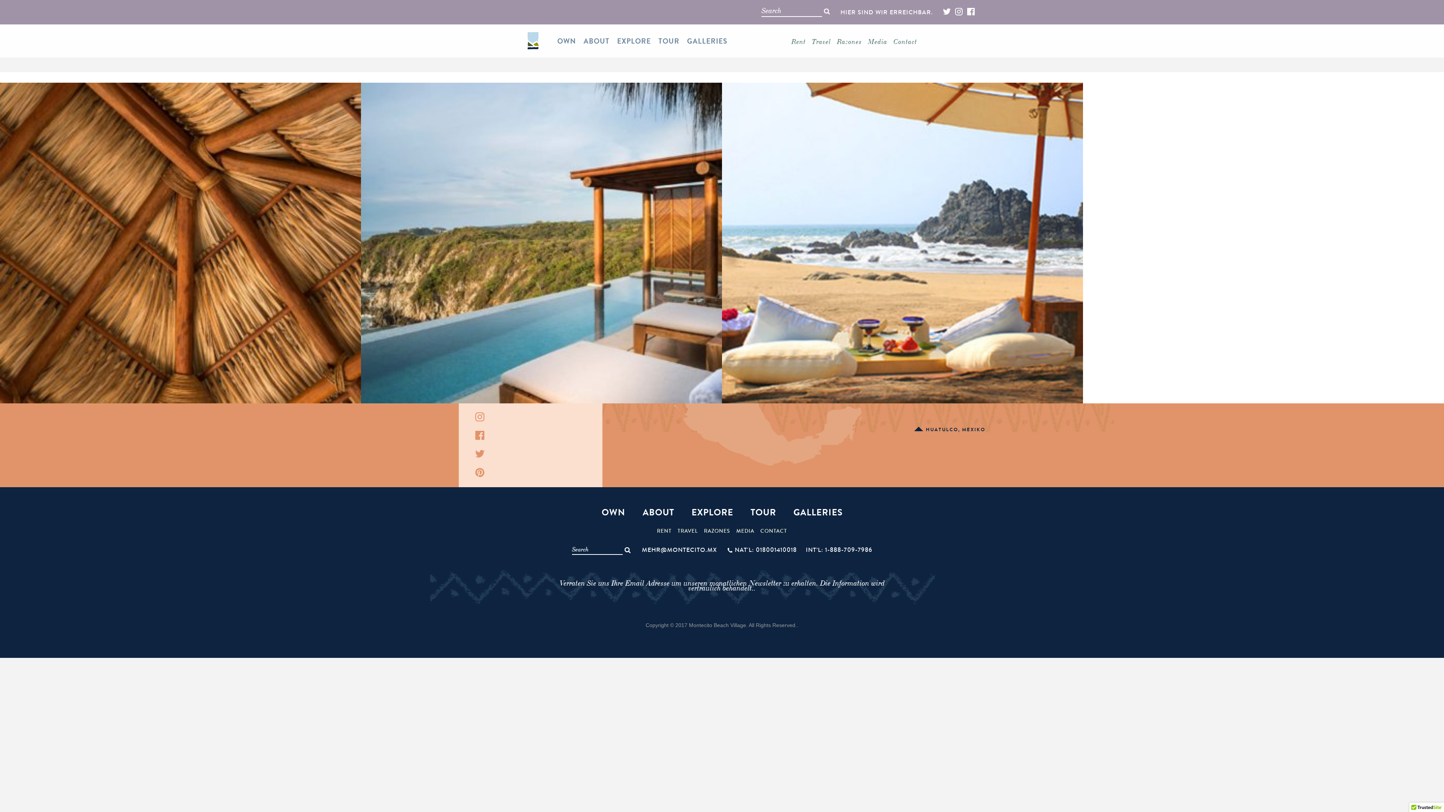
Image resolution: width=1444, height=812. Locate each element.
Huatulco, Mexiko (955, 430)
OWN (566, 41)
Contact (905, 42)
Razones (849, 42)
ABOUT (597, 41)
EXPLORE (634, 41)
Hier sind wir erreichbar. (886, 12)
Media (877, 42)
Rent (799, 42)
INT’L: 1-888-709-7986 (839, 549)
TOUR (669, 41)
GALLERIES (707, 41)
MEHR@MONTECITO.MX (679, 549)
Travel (821, 42)
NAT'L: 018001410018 (766, 549)
